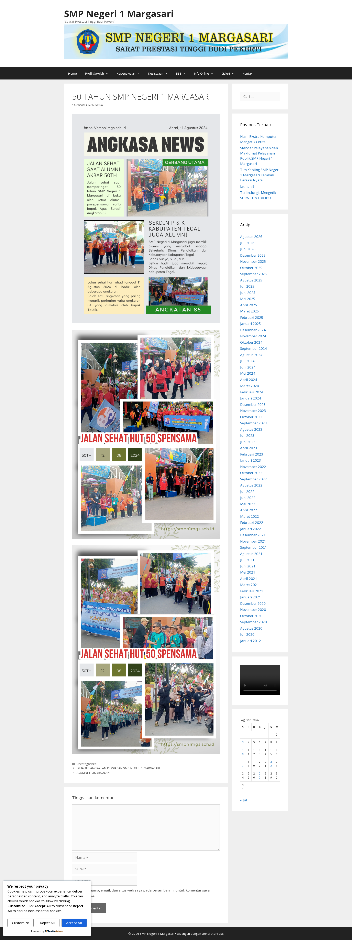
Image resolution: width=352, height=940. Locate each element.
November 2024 (253, 336)
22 (271, 764)
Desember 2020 (253, 603)
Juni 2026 (247, 249)
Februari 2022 (251, 522)
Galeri (226, 73)
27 (260, 775)
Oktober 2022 (251, 472)
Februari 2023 (251, 454)
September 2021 (253, 547)
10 (243, 752)
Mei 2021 (247, 572)
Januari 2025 (250, 323)
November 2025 (253, 261)
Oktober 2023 (251, 417)
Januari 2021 (250, 597)
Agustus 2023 (251, 429)
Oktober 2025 (251, 267)
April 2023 (248, 448)
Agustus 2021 (251, 553)
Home (72, 73)
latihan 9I (247, 186)
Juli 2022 (247, 491)
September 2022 (253, 479)
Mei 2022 (247, 504)
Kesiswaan (155, 73)
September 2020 (253, 622)
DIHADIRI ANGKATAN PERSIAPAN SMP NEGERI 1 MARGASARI (118, 768)
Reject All (47, 922)
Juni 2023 (247, 441)
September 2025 (253, 273)
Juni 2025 (247, 292)
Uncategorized (87, 764)
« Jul (243, 800)
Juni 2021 (247, 566)
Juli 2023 (247, 435)
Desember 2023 (253, 404)
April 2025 (248, 305)
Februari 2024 (251, 392)
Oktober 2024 (251, 342)
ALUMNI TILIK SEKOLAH (93, 773)
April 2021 (248, 578)
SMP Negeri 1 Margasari (119, 13)
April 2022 (248, 510)
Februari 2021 (251, 591)
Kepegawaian (126, 73)
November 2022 (253, 466)
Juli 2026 (247, 243)
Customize (20, 922)
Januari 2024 (250, 398)
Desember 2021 (253, 535)
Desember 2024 (253, 330)
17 (243, 764)
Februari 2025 (251, 317)
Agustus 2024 (251, 354)
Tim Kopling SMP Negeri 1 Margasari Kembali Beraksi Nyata (259, 174)
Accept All (74, 922)
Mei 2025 (247, 298)
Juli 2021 (247, 559)
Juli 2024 (247, 361)
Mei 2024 (247, 373)
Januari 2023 (250, 460)
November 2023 (253, 410)
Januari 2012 (250, 640)
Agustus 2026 (251, 236)
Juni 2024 (247, 367)
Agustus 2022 (251, 485)
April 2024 (248, 379)
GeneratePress (213, 933)
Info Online (201, 73)
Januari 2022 (250, 528)
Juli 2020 (247, 634)
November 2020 (253, 609)
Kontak (247, 73)
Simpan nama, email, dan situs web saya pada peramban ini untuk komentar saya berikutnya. (143, 893)
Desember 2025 (253, 255)
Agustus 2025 (251, 280)
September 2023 (253, 423)
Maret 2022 (249, 516)
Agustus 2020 (251, 628)
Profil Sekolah (94, 73)
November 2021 (253, 541)
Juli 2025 (247, 286)
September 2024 (253, 348)
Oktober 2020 (251, 615)
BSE (178, 73)
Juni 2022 (247, 497)
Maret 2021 (249, 584)
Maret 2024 (249, 385)
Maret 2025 (249, 311)
